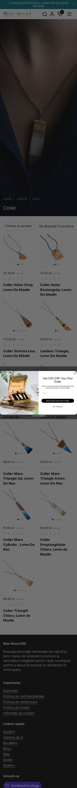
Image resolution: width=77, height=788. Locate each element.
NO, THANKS (57, 406)
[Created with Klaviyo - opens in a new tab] (38, 416)
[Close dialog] (75, 373)
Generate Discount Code (57, 401)
